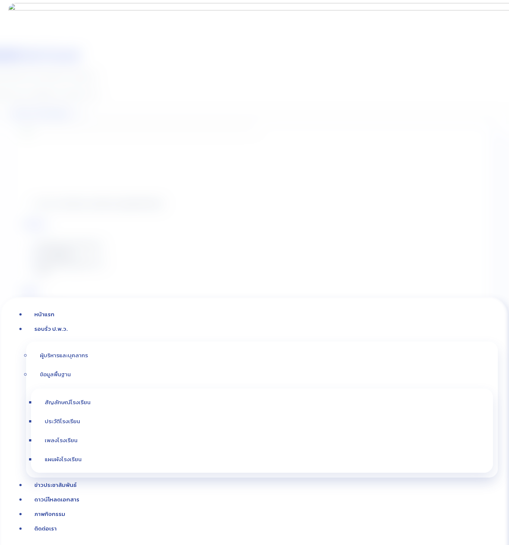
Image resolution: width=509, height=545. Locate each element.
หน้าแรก (44, 314)
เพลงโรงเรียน (61, 440)
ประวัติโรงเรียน (62, 421)
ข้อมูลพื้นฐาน (55, 374)
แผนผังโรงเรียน (63, 459)
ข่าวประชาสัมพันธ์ (55, 485)
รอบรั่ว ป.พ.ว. (51, 328)
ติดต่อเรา (45, 528)
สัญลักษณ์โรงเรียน (68, 402)
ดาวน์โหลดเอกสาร (56, 499)
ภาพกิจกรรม (49, 514)
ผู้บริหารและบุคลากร (64, 355)
